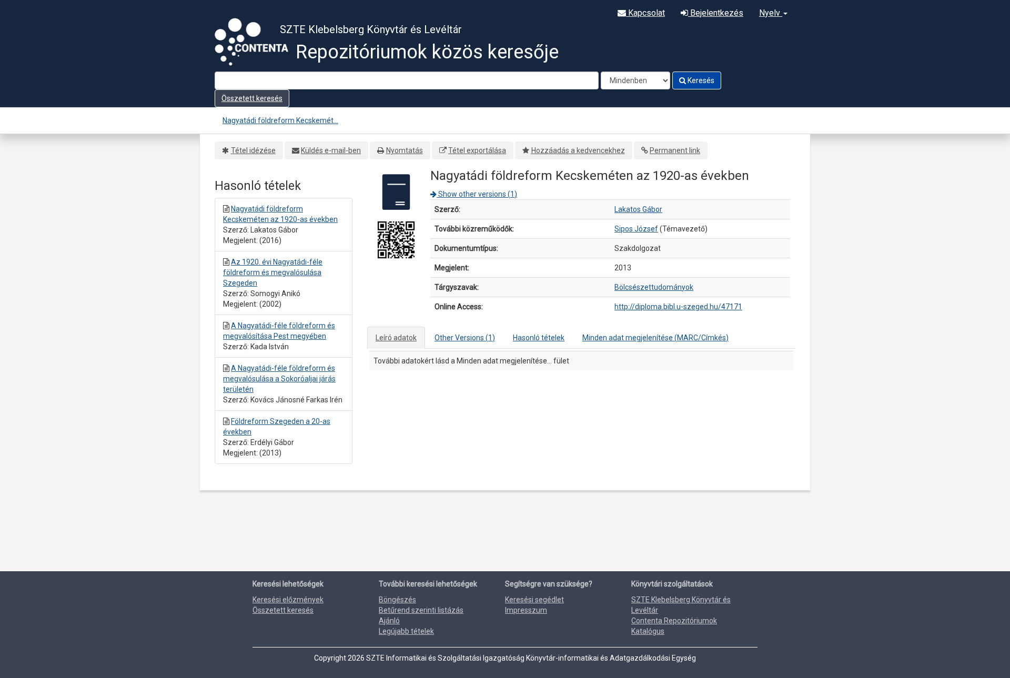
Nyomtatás (404, 150)
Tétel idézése (253, 150)
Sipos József (636, 229)
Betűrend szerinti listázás (421, 610)
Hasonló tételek (538, 337)
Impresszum (526, 610)
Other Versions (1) (465, 337)
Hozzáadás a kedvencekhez (578, 150)
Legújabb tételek (406, 631)
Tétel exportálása (477, 150)
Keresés (700, 80)
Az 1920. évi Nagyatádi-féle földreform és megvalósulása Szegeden (272, 272)
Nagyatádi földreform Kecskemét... (280, 120)
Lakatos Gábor (638, 209)
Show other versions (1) (477, 194)
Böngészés (397, 599)
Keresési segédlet (534, 599)
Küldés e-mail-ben (331, 150)
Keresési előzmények (288, 599)
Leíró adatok (396, 337)
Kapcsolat (645, 13)
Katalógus (647, 631)
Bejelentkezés (715, 13)
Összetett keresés (251, 98)
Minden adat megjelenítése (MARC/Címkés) (655, 337)
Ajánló (389, 620)
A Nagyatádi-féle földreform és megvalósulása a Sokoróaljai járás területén (279, 378)
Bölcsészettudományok (653, 287)
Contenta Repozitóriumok (674, 620)
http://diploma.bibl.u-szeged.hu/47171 (678, 306)
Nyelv (770, 13)
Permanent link (675, 150)
